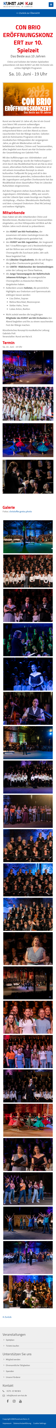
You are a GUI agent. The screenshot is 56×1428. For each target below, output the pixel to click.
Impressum (7, 1423)
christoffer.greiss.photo (20, 511)
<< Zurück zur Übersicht (28, 12)
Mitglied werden (13, 1359)
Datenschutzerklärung (22, 1423)
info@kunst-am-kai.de (17, 1395)
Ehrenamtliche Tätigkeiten (18, 1365)
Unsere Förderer (13, 1377)
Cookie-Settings (39, 1423)
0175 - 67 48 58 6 (14, 1391)
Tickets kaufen (12, 1345)
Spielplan (10, 1340)
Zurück (8, 1316)
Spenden (10, 1371)
